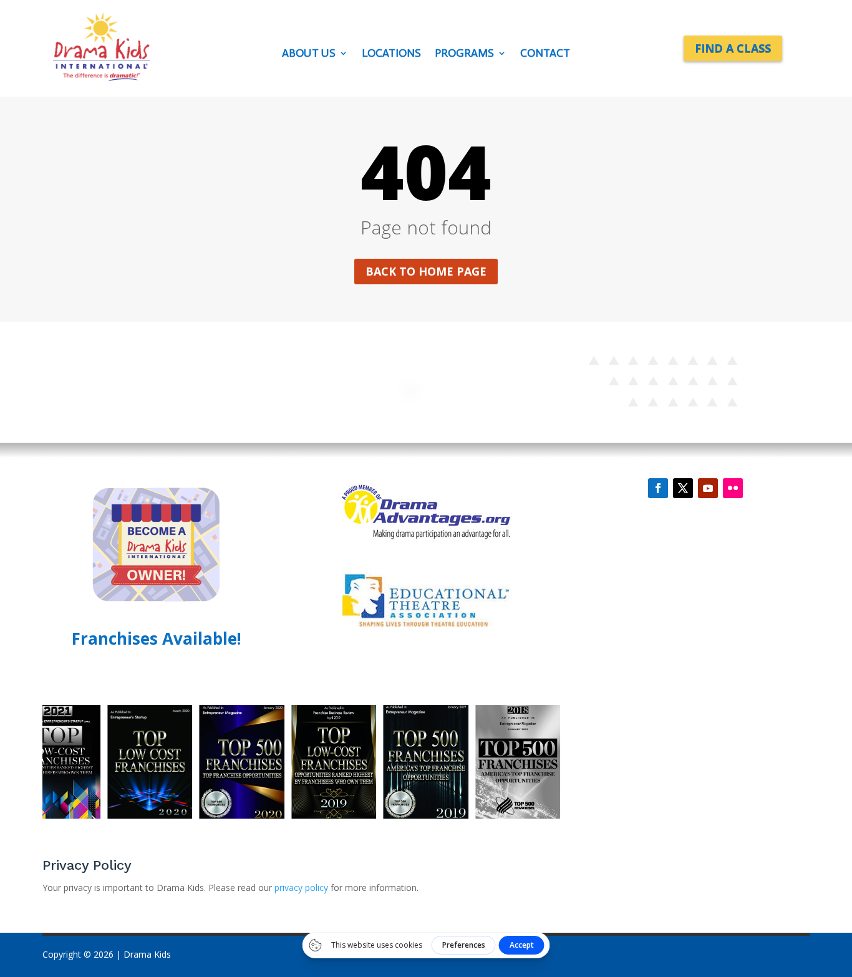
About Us (309, 54)
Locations (391, 54)
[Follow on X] (683, 488)
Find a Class (733, 48)
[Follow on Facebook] (658, 488)
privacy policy (302, 887)
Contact (545, 54)
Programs (464, 54)
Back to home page (426, 271)
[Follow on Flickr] (733, 488)
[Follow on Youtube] (708, 488)
